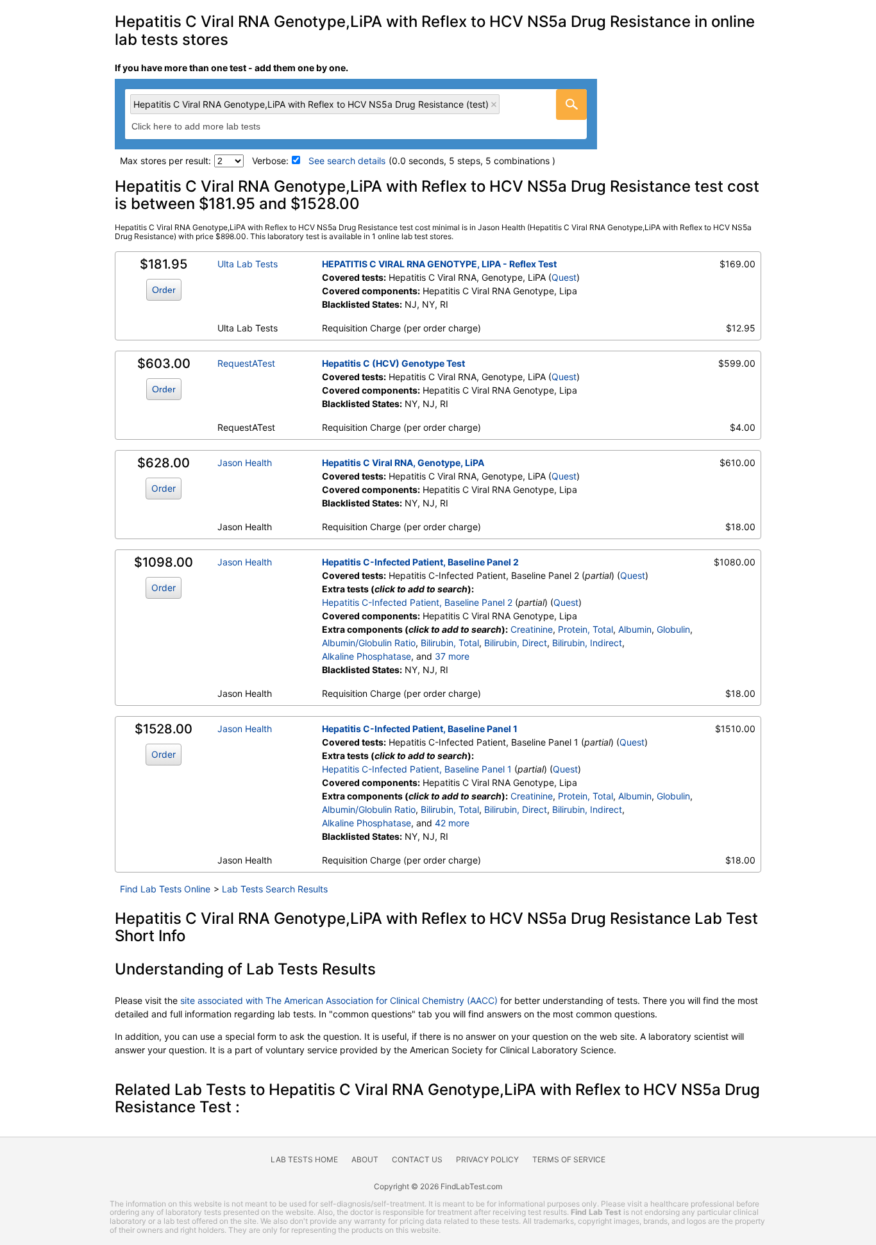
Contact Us (417, 1159)
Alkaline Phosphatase (366, 656)
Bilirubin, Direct (515, 642)
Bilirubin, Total (450, 642)
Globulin (673, 629)
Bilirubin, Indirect (587, 642)
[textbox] (210, 127)
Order (164, 290)
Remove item (493, 104)
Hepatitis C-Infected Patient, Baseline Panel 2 (420, 561)
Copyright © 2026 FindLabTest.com (438, 1186)
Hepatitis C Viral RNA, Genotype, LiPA (403, 462)
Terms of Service (568, 1159)
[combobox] (356, 114)
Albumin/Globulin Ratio (369, 642)
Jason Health (244, 462)
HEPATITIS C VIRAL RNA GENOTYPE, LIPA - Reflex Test (439, 263)
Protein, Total (585, 629)
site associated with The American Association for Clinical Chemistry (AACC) (339, 1000)
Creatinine (531, 629)
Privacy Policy (487, 1159)
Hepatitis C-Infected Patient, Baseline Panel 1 (420, 728)
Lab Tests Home (304, 1159)
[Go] (571, 104)
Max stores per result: (165, 160)
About (364, 1159)
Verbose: (270, 160)
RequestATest (246, 363)
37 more (452, 656)
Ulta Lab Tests (247, 263)
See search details (346, 160)
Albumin (635, 629)
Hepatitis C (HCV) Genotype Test (393, 363)
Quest (564, 277)
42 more (452, 822)
